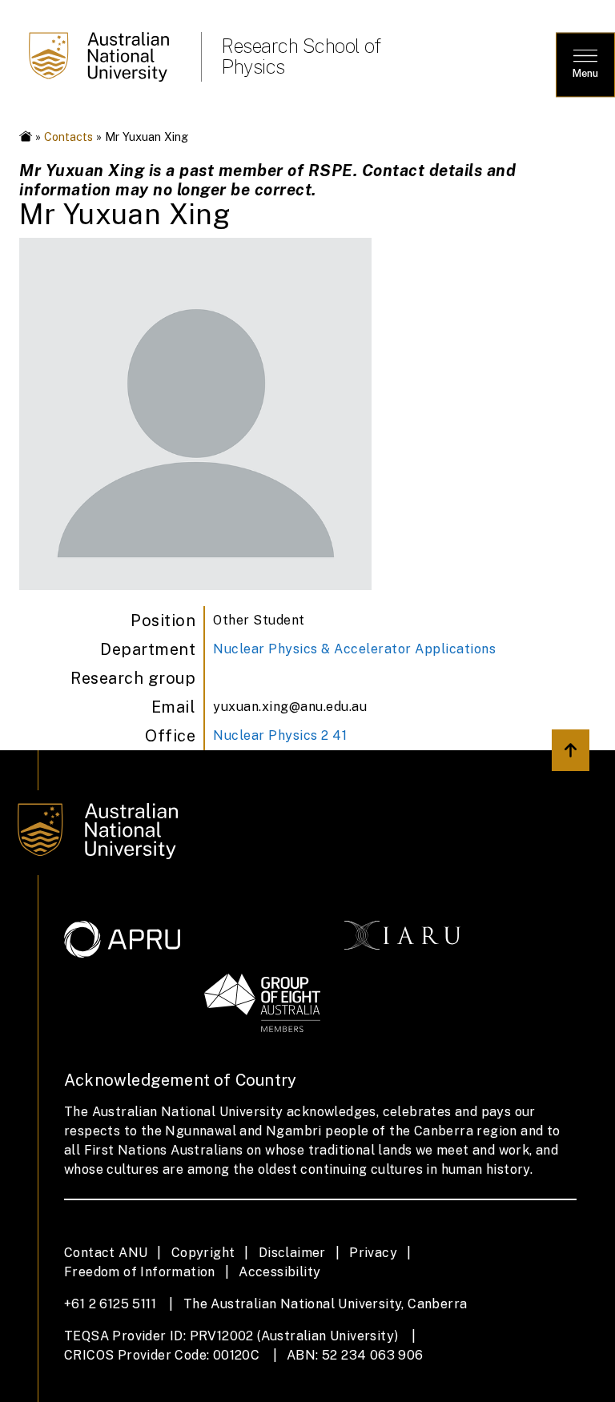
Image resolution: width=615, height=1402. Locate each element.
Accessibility (279, 1271)
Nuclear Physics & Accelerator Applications (354, 649)
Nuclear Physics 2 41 (280, 735)
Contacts (68, 136)
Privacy (373, 1252)
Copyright (203, 1252)
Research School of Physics (300, 56)
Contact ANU (105, 1252)
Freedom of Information (139, 1271)
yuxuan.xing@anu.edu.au (290, 706)
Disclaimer (292, 1252)
